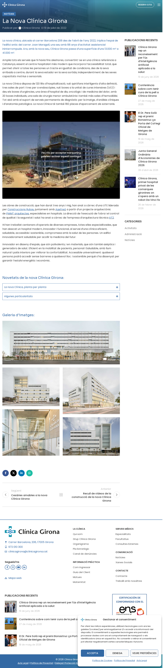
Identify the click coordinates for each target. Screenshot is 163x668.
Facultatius (121, 546)
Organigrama (80, 551)
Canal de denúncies (84, 561)
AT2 (111, 217)
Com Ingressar (80, 574)
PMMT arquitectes (17, 213)
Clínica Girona (31, 28)
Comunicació (123, 559)
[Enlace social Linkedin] (21, 480)
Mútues (76, 584)
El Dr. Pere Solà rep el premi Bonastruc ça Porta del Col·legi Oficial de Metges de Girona (145, 123)
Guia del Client (80, 579)
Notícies (9, 14)
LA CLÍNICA (78, 536)
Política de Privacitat (124, 660)
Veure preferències (144, 653)
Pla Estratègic (80, 556)
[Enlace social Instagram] (11, 574)
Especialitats (122, 541)
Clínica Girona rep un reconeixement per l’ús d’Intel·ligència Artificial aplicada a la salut (146, 59)
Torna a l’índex (60, 502)
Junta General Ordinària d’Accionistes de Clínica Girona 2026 (147, 158)
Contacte (120, 578)
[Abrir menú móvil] (159, 5)
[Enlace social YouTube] (17, 574)
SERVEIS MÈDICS (123, 536)
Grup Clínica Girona (83, 546)
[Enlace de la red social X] (13, 480)
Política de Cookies (102, 660)
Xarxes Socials (122, 569)
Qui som (77, 541)
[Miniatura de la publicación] (128, 62)
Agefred (60, 209)
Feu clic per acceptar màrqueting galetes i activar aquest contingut (61, 154)
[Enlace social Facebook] (5, 480)
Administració (131, 234)
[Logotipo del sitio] (13, 4)
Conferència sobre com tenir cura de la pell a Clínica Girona (146, 90)
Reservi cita (145, 4)
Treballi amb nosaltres (127, 588)
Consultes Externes (125, 551)
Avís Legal (142, 660)
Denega (117, 653)
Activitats (129, 228)
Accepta (92, 653)
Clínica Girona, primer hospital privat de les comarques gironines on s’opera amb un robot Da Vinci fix (147, 189)
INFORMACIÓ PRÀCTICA (85, 569)
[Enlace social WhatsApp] (29, 480)
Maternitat (78, 589)
